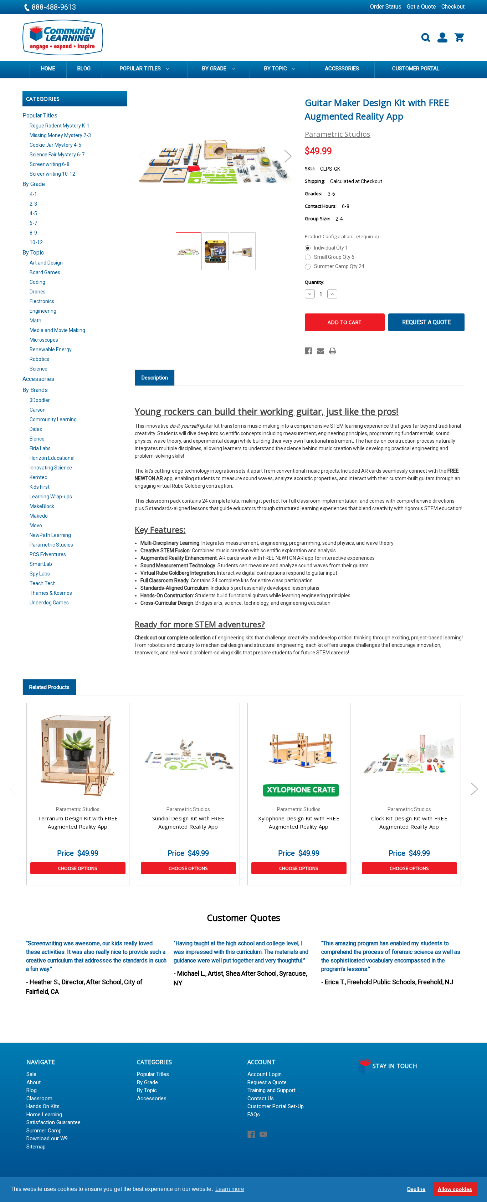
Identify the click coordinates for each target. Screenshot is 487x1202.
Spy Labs (40, 574)
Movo (36, 525)
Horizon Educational (52, 458)
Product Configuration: (342, 236)
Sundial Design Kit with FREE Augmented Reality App (188, 822)
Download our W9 (47, 1138)
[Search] (422, 37)
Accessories (342, 68)
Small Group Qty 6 (334, 257)
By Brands (35, 390)
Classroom (39, 1098)
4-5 (33, 213)
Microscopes (44, 340)
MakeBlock (42, 506)
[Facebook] (308, 351)
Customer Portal (416, 68)
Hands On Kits (43, 1106)
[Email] (320, 351)
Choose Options (77, 868)
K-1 (33, 194)
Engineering (43, 311)
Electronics (42, 301)
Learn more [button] (229, 1189)
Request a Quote (426, 322)
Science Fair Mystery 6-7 (57, 154)
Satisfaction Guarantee (53, 1122)
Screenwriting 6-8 (50, 164)
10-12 (36, 242)
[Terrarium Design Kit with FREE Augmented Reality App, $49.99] (77, 754)
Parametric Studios (51, 545)
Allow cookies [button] (455, 1189)
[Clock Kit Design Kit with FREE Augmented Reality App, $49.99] (409, 754)
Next (288, 156)
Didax (36, 429)
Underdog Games (49, 602)
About (33, 1082)
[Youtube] (263, 1134)
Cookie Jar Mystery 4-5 (55, 145)
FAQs (253, 1114)
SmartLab (41, 564)
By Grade (215, 68)
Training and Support (271, 1090)
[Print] (332, 351)
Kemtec (38, 477)
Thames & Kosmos (51, 593)
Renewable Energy (51, 349)
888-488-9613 (53, 7)
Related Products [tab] (49, 687)
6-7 (33, 223)
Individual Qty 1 (331, 248)
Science (38, 369)
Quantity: (314, 282)
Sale (31, 1074)
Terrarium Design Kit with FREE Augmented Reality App (78, 822)
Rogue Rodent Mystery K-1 (59, 126)
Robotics (39, 359)
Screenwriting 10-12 (52, 174)
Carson (38, 410)
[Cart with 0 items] (456, 37)
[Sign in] (439, 37)
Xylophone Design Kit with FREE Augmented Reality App (298, 822)
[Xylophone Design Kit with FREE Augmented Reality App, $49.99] (299, 754)
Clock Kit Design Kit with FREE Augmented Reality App (409, 822)
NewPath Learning (50, 535)
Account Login (264, 1074)
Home (48, 68)
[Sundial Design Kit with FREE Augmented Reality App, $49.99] (188, 754)
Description (155, 377)
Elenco (37, 439)
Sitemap (36, 1146)
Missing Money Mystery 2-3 (60, 135)
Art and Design (46, 263)
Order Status (385, 6)
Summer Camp (44, 1130)
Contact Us (260, 1098)
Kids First (40, 487)
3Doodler (40, 400)
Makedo (39, 516)
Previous (142, 156)
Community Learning (53, 419)
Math (35, 320)
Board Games (45, 272)
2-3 (33, 204)
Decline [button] (416, 1189)
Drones (38, 292)
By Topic (276, 68)
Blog (84, 68)
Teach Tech (43, 583)
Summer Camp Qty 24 (339, 266)
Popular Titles (141, 68)
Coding (37, 282)
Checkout (453, 6)
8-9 (33, 233)
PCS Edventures (48, 554)
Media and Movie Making (57, 330)
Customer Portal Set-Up (275, 1106)
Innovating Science (51, 468)
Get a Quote (421, 6)
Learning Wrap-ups (51, 496)
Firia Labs (40, 448)
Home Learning (44, 1114)
